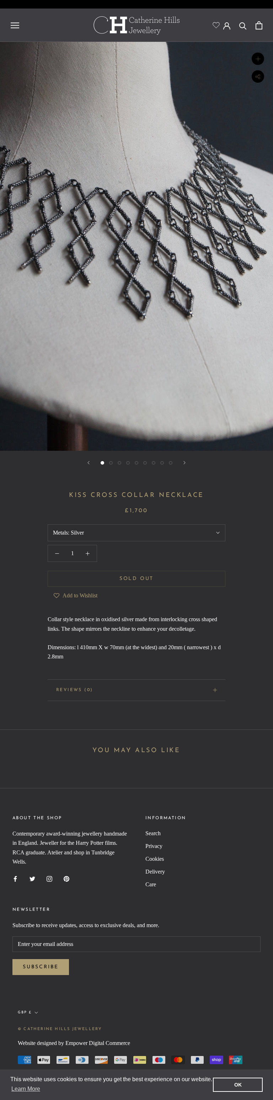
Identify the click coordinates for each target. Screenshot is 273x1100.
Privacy (153, 846)
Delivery (155, 872)
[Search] (243, 25)
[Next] (184, 462)
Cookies (154, 859)
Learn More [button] (25, 1089)
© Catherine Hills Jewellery (60, 1029)
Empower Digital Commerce (97, 1043)
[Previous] (88, 462)
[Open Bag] (259, 25)
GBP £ (25, 1012)
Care (150, 884)
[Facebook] (15, 878)
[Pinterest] (66, 878)
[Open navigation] (15, 25)
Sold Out (136, 578)
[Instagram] (49, 878)
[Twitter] (32, 878)
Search (153, 833)
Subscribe (41, 967)
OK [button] (238, 1085)
